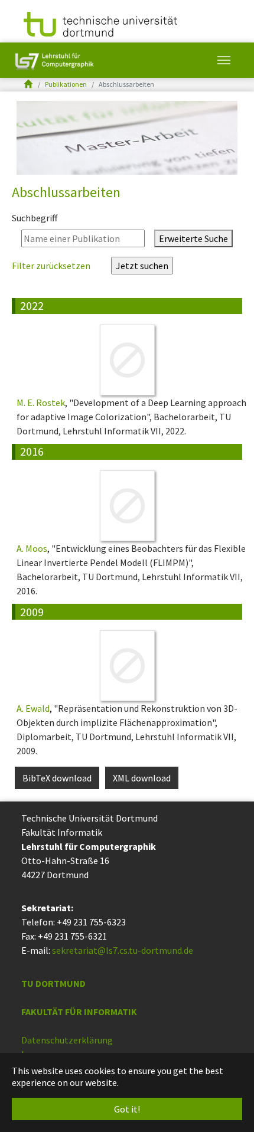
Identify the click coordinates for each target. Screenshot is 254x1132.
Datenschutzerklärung (67, 1040)
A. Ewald (33, 708)
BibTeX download (57, 778)
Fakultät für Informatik (79, 1012)
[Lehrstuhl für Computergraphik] (53, 60)
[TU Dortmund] (100, 23)
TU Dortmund (53, 983)
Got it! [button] (127, 1109)
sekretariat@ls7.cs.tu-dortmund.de (122, 950)
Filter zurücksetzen (52, 265)
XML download (142, 778)
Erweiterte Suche (193, 238)
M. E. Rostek (41, 402)
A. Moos (32, 548)
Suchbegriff (34, 218)
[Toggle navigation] (223, 60)
